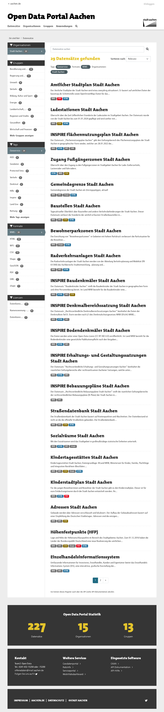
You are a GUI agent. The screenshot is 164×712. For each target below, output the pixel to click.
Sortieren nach (118, 59)
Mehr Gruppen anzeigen (22, 136)
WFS (66, 148)
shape (73, 446)
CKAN (114, 663)
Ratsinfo (67, 667)
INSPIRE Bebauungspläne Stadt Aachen (90, 386)
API (84, 592)
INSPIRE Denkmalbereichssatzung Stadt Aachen (98, 305)
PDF (59, 98)
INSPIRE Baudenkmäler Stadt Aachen (88, 281)
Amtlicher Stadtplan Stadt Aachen (85, 85)
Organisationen (32, 26)
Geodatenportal (71, 663)
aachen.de (38, 700)
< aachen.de (14, 4)
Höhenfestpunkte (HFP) (74, 532)
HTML (66, 98)
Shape (66, 195)
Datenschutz (56, 700)
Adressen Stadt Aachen (74, 507)
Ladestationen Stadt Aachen (79, 110)
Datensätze (14, 26)
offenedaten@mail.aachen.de (29, 670)
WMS (53, 98)
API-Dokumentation (99, 592)
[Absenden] (147, 49)
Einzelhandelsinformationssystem (85, 557)
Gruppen (48, 26)
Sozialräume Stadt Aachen (77, 436)
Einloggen (149, 4)
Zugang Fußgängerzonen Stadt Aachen (90, 159)
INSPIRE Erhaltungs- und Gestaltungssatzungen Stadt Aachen (98, 358)
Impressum (21, 700)
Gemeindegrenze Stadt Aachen (82, 184)
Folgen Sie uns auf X (25, 673)
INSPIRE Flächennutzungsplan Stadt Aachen (95, 134)
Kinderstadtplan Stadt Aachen (81, 482)
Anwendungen (64, 26)
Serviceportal (69, 670)
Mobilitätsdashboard (73, 674)
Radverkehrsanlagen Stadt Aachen (86, 256)
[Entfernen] (68, 67)
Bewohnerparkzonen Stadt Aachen (86, 231)
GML (72, 148)
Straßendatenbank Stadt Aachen (84, 411)
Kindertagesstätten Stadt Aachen (84, 457)
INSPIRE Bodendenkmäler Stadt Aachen (90, 330)
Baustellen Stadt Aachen (75, 206)
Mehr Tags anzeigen (19, 217)
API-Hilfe (115, 670)
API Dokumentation (121, 667)
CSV (59, 123)
